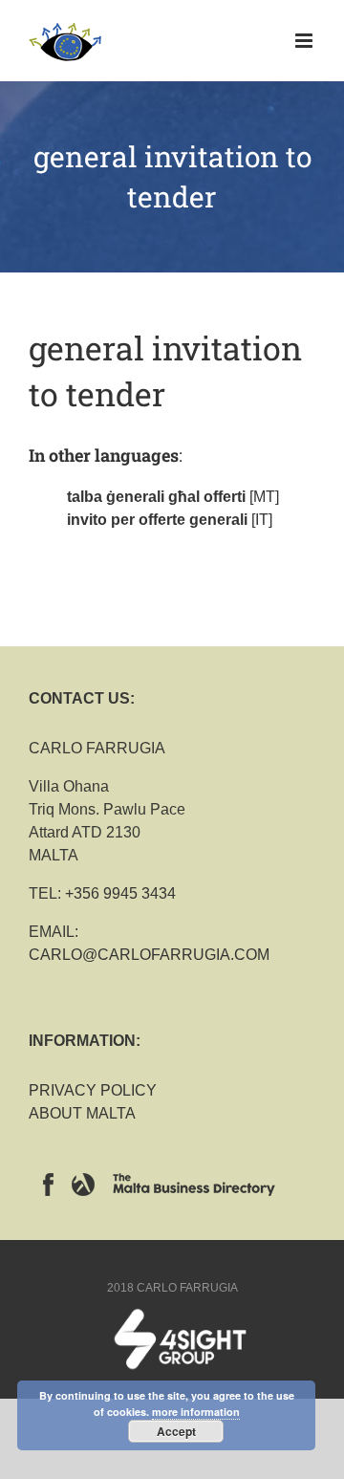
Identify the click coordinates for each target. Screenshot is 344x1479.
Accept (176, 1431)
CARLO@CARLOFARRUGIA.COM (149, 954)
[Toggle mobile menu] (305, 41)
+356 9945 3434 (120, 893)
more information (196, 1411)
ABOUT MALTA (82, 1113)
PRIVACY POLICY (93, 1090)
